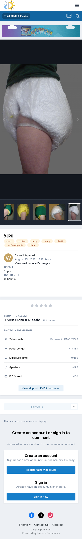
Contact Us (41, 524)
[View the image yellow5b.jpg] (9, 212)
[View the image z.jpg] (57, 212)
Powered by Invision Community (41, 533)
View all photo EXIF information (41, 388)
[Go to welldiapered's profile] (8, 257)
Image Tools (65, 192)
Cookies (57, 524)
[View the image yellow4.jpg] (39, 212)
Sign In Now (41, 496)
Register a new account (41, 469)
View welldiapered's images (32, 263)
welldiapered (27, 255)
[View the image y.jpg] (74, 212)
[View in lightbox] (41, 119)
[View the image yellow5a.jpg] (23, 212)
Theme (24, 524)
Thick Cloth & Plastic (22, 320)
